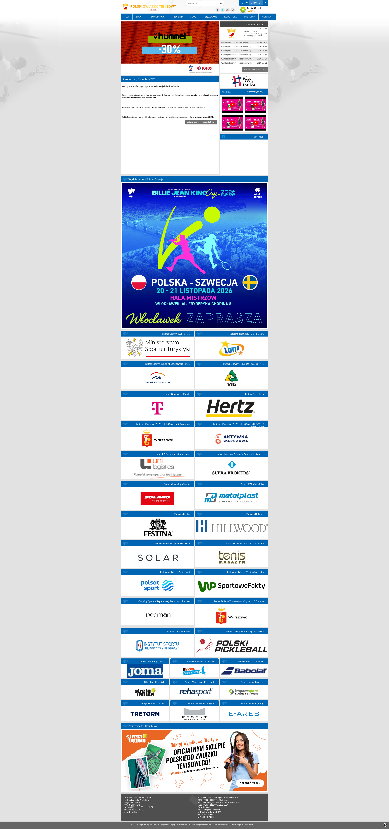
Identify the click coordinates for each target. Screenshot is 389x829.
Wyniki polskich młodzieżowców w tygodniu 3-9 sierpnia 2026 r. (247, 46)
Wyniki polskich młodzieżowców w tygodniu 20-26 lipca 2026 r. (247, 55)
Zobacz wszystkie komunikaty (255, 69)
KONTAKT (267, 16)
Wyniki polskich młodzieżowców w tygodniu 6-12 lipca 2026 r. (246, 63)
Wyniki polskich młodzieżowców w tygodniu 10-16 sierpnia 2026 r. (248, 42)
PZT (243, 3)
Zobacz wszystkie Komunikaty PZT (201, 122)
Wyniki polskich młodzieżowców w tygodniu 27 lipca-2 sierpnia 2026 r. (250, 51)
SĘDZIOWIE (211, 16)
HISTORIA (249, 16)
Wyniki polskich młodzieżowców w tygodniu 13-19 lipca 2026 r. (247, 59)
